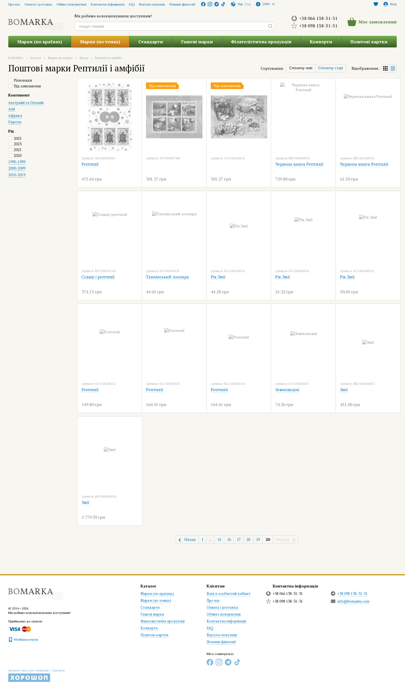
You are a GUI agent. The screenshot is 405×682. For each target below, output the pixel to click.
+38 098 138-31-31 (318, 26)
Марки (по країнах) (39, 42)
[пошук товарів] (270, 26)
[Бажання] (376, 4)
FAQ (132, 4)
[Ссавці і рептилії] (110, 229)
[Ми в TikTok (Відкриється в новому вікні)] (223, 4)
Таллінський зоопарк (167, 277)
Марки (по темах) (100, 42)
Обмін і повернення (71, 4)
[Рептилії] (110, 116)
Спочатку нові (300, 68)
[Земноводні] (303, 342)
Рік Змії (218, 277)
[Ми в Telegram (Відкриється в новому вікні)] (216, 4)
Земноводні (287, 389)
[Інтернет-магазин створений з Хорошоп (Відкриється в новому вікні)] (36, 675)
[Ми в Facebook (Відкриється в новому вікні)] (203, 4)
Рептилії (90, 164)
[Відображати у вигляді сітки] (385, 68)
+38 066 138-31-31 (318, 18)
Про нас (14, 4)
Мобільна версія (25, 639)
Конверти (321, 42)
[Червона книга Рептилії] (303, 116)
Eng (247, 4)
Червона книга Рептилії (299, 164)
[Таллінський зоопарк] (174, 229)
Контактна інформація (108, 4)
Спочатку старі (330, 68)
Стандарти (150, 42)
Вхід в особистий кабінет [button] (229, 593)
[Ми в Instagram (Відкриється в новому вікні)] (210, 4)
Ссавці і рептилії (98, 277)
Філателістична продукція (261, 42)
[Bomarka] (35, 591)
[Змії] (368, 342)
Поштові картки (369, 42)
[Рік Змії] (239, 229)
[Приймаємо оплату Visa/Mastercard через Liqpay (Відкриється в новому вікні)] (19, 629)
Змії (344, 389)
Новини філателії (182, 4)
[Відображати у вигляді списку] (392, 68)
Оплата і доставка (38, 4)
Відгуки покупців (152, 4)
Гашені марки (197, 42)
